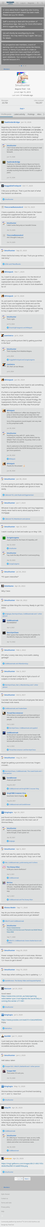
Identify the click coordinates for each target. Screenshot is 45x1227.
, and (19, 495)
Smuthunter (11, 145)
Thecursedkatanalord (13, 207)
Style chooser (5, 1194)
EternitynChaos (12, 632)
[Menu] (3, 3)
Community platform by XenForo (20, 1222)
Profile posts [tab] (6, 114)
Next (26, 1179)
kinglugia (8, 812)
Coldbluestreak (12, 620)
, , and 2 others (24, 942)
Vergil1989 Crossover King (16, 793)
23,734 (5, 103)
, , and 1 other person (22, 1066)
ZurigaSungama (13, 538)
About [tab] (39, 114)
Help (2, 1211)
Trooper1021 (11, 1071)
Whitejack (8, 272)
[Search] (42, 3)
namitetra (8, 335)
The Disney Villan (13, 867)
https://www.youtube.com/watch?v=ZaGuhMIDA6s (21, 1020)
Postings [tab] (31, 114)
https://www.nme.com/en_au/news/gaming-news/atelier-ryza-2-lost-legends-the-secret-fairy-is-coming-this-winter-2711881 (21, 998)
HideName (9, 586)
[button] (17, 3)
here (13, 15)
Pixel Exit (11, 1225)
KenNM (7, 1036)
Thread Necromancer (15, 713)
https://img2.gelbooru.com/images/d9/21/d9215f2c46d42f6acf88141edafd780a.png (22, 1164)
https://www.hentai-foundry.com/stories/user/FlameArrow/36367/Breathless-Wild (24, 930)
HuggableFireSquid (12, 186)
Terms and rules (6, 1203)
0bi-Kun (10, 882)
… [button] (18, 1179)
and (13, 264)
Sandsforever (12, 778)
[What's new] (37, 3)
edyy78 (7, 1107)
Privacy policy (5, 1207)
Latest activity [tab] (19, 114)
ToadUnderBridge (12, 122)
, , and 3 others (21, 862)
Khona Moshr (10, 907)
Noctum (7, 988)
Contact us (4, 1198)
